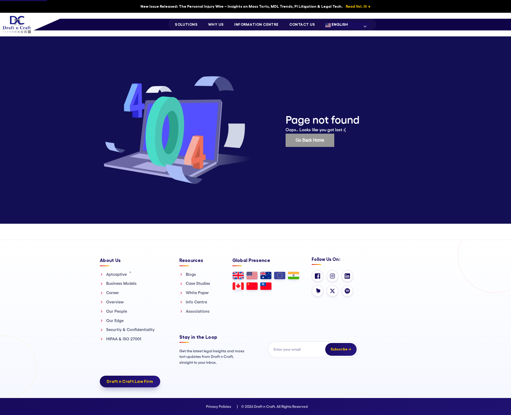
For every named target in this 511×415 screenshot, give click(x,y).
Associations (197, 311)
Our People (116, 311)
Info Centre (196, 301)
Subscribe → (341, 349)
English (339, 24)
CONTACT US (302, 24)
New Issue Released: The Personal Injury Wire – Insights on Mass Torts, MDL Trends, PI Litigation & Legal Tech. (255, 6)
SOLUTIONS (186, 24)
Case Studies (198, 283)
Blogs (191, 274)
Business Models (121, 283)
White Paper (197, 292)
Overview (115, 301)
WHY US (216, 24)
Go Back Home (310, 140)
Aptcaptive (118, 274)
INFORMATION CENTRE (256, 24)
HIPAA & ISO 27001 (123, 338)
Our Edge (114, 320)
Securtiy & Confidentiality (130, 329)
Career (112, 292)
